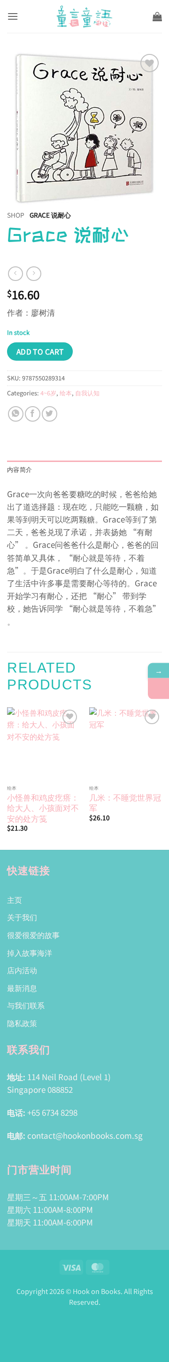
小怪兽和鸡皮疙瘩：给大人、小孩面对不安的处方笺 (43, 807)
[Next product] (15, 273)
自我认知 (87, 392)
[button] (12, 16)
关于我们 (22, 917)
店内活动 (22, 970)
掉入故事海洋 (29, 952)
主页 (14, 899)
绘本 (66, 392)
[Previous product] (33, 273)
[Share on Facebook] (32, 414)
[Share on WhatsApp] (15, 414)
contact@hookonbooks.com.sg (85, 1135)
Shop (15, 214)
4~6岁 (48, 392)
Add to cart (40, 351)
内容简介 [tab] (19, 469)
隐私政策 (22, 1023)
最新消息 (22, 987)
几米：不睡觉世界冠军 (125, 802)
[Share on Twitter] (49, 414)
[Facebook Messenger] (158, 688)
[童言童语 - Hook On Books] (84, 16)
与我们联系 (26, 1005)
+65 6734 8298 (52, 1112)
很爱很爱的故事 (33, 934)
